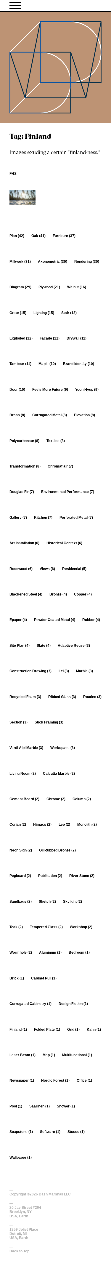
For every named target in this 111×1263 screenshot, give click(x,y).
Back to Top (19, 1251)
